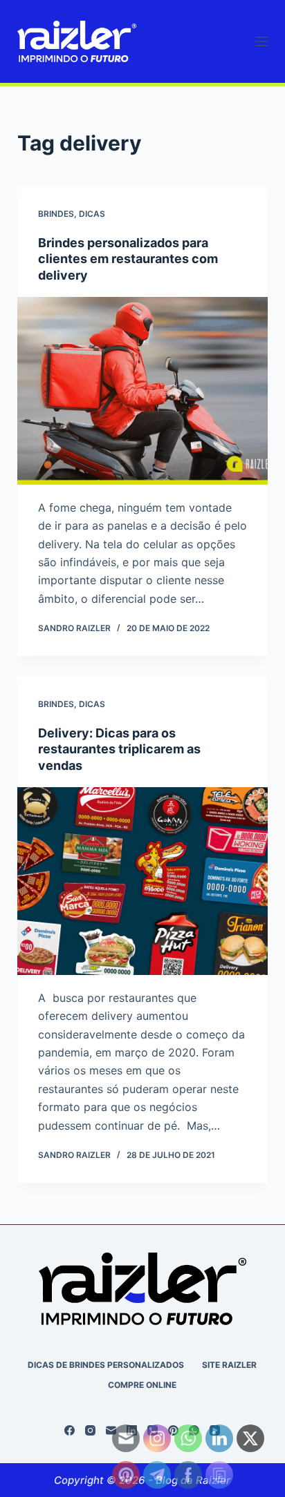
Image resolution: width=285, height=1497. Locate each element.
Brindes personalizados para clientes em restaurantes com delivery (128, 258)
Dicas (92, 214)
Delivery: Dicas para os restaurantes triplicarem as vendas (119, 749)
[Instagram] (90, 1430)
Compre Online (142, 1385)
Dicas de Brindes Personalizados (106, 1365)
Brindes (56, 214)
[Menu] (261, 41)
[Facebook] (69, 1430)
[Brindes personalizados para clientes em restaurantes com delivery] (142, 391)
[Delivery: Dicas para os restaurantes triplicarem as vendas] (142, 881)
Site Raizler (229, 1365)
